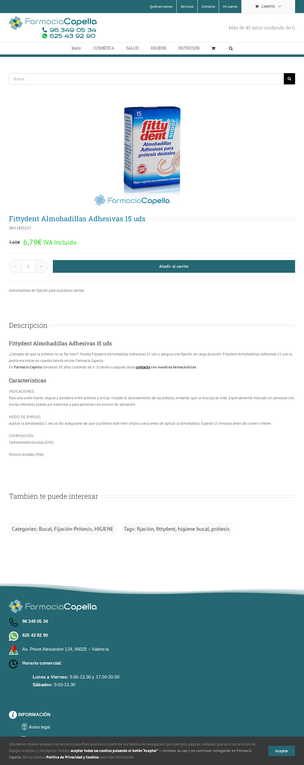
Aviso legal (39, 726)
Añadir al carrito (174, 266)
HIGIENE (104, 528)
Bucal (45, 528)
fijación (145, 528)
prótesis (220, 528)
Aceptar (281, 750)
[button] (231, 48)
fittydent (165, 528)
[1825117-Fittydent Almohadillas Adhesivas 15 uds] (152, 156)
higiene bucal (193, 528)
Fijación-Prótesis (73, 528)
